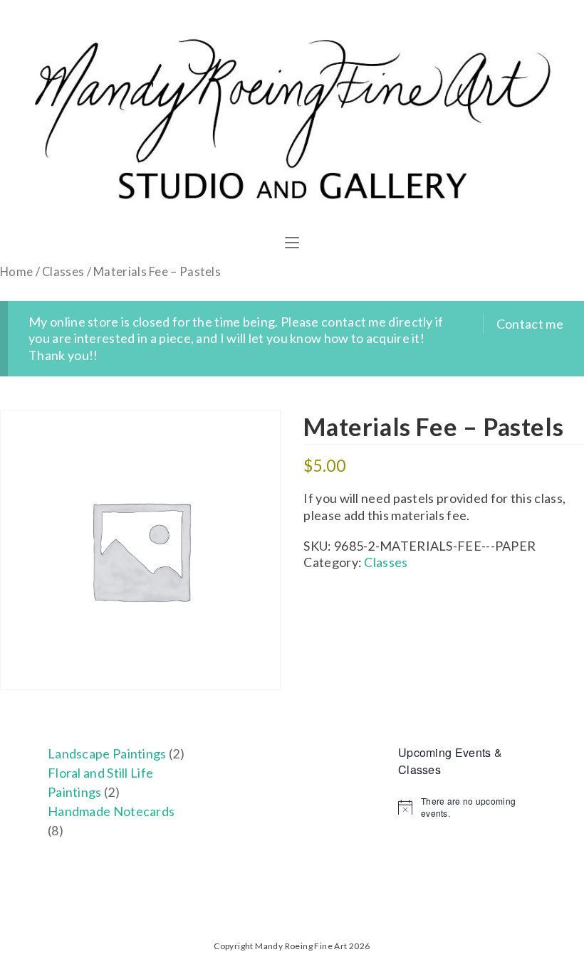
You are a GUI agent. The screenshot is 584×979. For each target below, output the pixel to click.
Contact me (529, 324)
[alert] (467, 807)
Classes (63, 272)
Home (16, 272)
